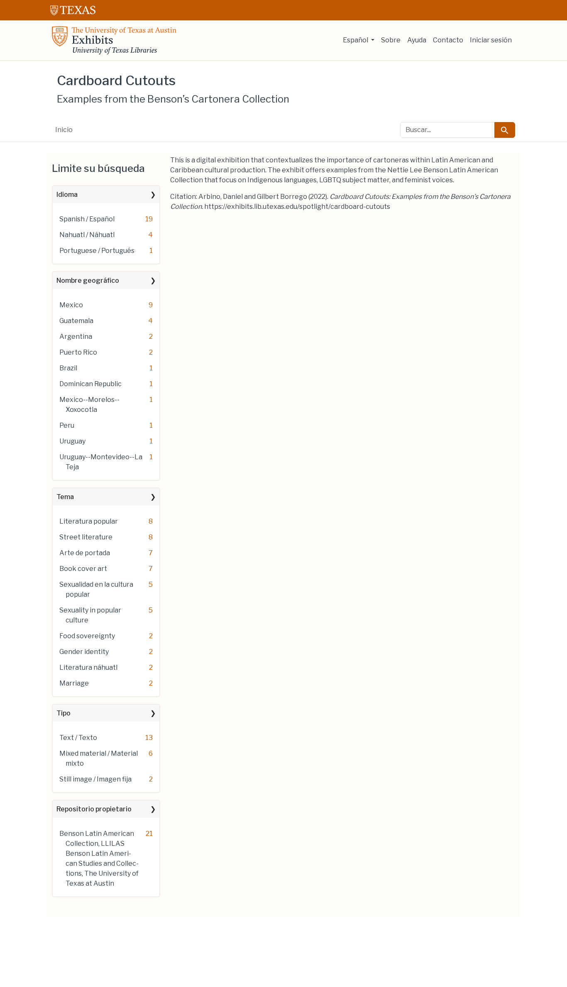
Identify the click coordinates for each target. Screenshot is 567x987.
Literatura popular (88, 521)
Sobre (391, 40)
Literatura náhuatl (88, 667)
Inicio (64, 130)
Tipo (63, 713)
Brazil (68, 368)
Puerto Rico (78, 352)
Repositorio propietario (94, 809)
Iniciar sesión (491, 40)
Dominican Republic (90, 384)
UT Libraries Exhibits (114, 40)
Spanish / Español (87, 219)
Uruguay (72, 441)
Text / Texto (78, 738)
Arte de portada (84, 553)
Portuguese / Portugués (96, 251)
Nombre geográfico (87, 280)
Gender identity (84, 652)
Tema (65, 497)
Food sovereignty (87, 636)
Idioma (67, 194)
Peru (66, 425)
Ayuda (416, 40)
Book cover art (83, 569)
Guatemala (76, 321)
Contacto (448, 40)
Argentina (75, 336)
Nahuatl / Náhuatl (87, 235)
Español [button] (356, 40)
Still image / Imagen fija (95, 779)
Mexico (71, 305)
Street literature (85, 537)
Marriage (74, 683)
